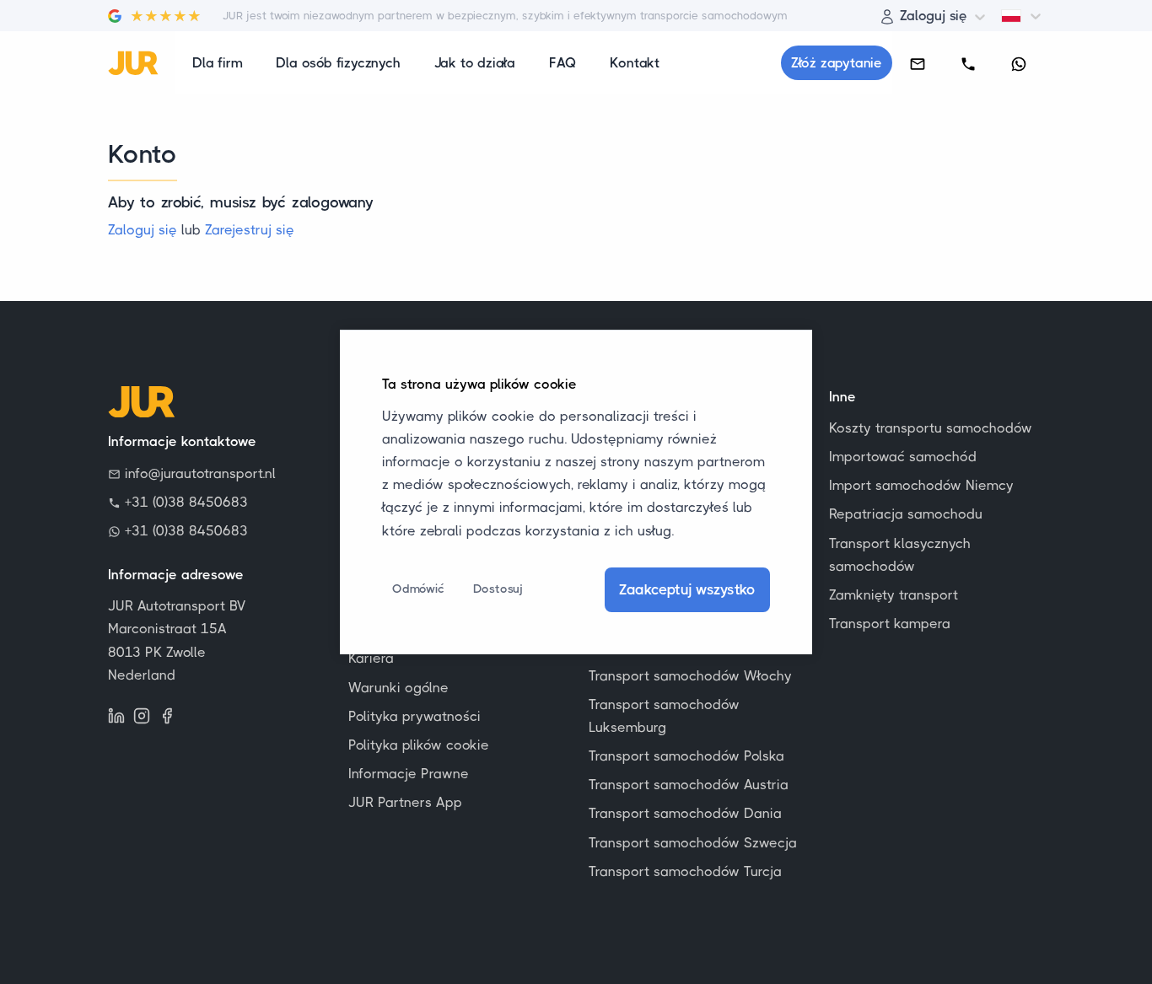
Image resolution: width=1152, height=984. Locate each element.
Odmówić (418, 588)
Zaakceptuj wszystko (687, 589)
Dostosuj (498, 588)
